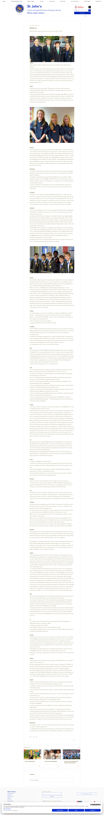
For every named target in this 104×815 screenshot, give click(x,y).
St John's (34, 6)
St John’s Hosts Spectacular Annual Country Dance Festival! (71, 762)
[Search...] (89, 10)
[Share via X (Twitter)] (33, 736)
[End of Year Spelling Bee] (52, 754)
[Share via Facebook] (30, 736)
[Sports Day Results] (32, 754)
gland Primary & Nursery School (49, 10)
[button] (16, 1)
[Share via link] (36, 736)
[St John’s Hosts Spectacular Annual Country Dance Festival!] (71, 754)
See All (79, 747)
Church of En (32, 10)
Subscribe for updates (46, 791)
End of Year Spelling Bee (51, 761)
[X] (89, 7)
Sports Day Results (30, 761)
